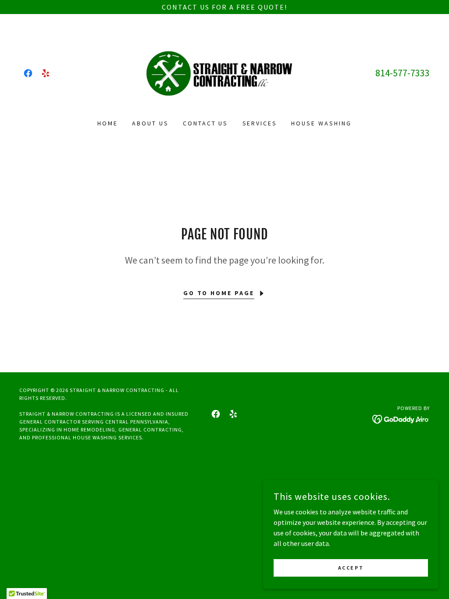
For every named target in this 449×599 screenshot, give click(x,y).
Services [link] (260, 123)
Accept (350, 567)
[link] (28, 73)
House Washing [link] (321, 123)
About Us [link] (150, 123)
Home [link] (107, 123)
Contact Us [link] (205, 123)
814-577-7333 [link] (402, 73)
